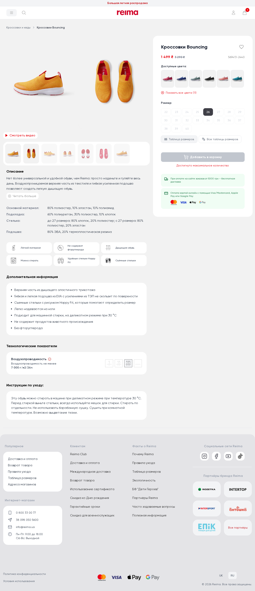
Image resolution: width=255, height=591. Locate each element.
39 (176, 128)
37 (239, 120)
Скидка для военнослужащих (92, 515)
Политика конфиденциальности (24, 573)
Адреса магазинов (22, 484)
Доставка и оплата (22, 459)
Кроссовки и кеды (18, 27)
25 (197, 112)
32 (187, 120)
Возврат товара (20, 465)
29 (239, 112)
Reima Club (78, 454)
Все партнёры (238, 527)
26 (208, 112)
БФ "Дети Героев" (145, 489)
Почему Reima (143, 454)
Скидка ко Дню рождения (89, 498)
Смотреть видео (22, 135)
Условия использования (19, 581)
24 (187, 112)
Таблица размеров (181, 139)
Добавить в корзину (206, 157)
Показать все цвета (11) (181, 92)
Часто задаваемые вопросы (153, 506)
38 (166, 128)
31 (176, 120)
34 (208, 120)
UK (221, 575)
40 (187, 128)
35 (218, 120)
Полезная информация (149, 515)
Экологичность (143, 480)
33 (197, 120)
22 (166, 112)
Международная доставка (90, 471)
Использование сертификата (92, 489)
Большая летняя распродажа (127, 3)
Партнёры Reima (145, 498)
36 (229, 120)
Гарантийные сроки (85, 506)
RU (232, 575)
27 (218, 112)
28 (229, 112)
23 (176, 112)
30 (166, 120)
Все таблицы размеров (222, 139)
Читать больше (24, 196)
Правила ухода (19, 471)
